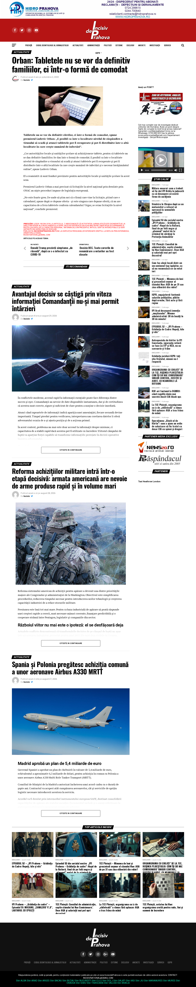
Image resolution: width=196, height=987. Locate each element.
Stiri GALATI (119, 980)
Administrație (93, 45)
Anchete (141, 45)
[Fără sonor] (175, 170)
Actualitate (78, 45)
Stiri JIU (139, 980)
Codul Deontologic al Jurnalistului (52, 45)
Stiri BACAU (56, 980)
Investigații (155, 45)
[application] (161, 160)
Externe (119, 45)
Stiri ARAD (32, 980)
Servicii (167, 45)
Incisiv (27, 80)
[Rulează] (141, 170)
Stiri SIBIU (81, 983)
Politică (107, 45)
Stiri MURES (169, 980)
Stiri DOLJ (107, 980)
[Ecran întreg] (180, 170)
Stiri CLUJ (97, 980)
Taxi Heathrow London (149, 481)
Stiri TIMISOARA (95, 983)
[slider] (158, 170)
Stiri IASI (130, 980)
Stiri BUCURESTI (83, 980)
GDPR (97, 52)
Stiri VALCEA (110, 983)
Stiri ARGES (44, 980)
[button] (161, 160)
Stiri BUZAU (68, 980)
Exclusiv (130, 45)
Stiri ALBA (21, 980)
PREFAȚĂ (28, 45)
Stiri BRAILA (123, 983)
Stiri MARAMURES (153, 980)
